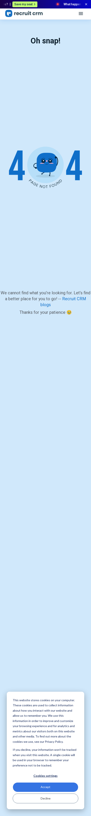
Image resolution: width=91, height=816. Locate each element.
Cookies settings (45, 775)
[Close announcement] (86, 4)
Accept (45, 787)
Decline (46, 798)
